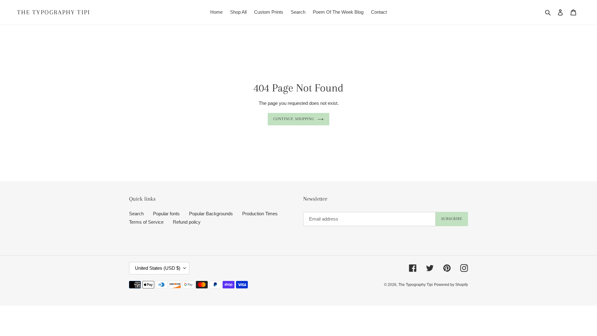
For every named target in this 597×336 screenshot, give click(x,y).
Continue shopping (293, 119)
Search (136, 213)
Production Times (260, 213)
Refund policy (187, 222)
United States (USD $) (157, 268)
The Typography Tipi (53, 12)
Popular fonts (166, 213)
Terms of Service (146, 222)
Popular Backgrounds (211, 213)
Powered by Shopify (451, 284)
